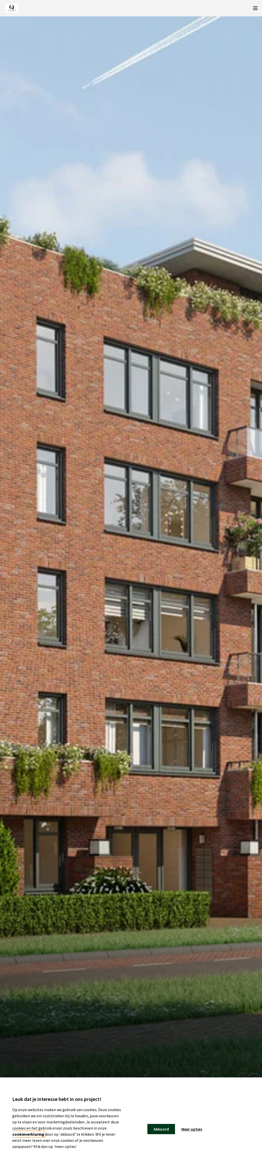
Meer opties (191, 1129)
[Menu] (255, 8)
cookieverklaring (28, 1134)
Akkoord (161, 1129)
